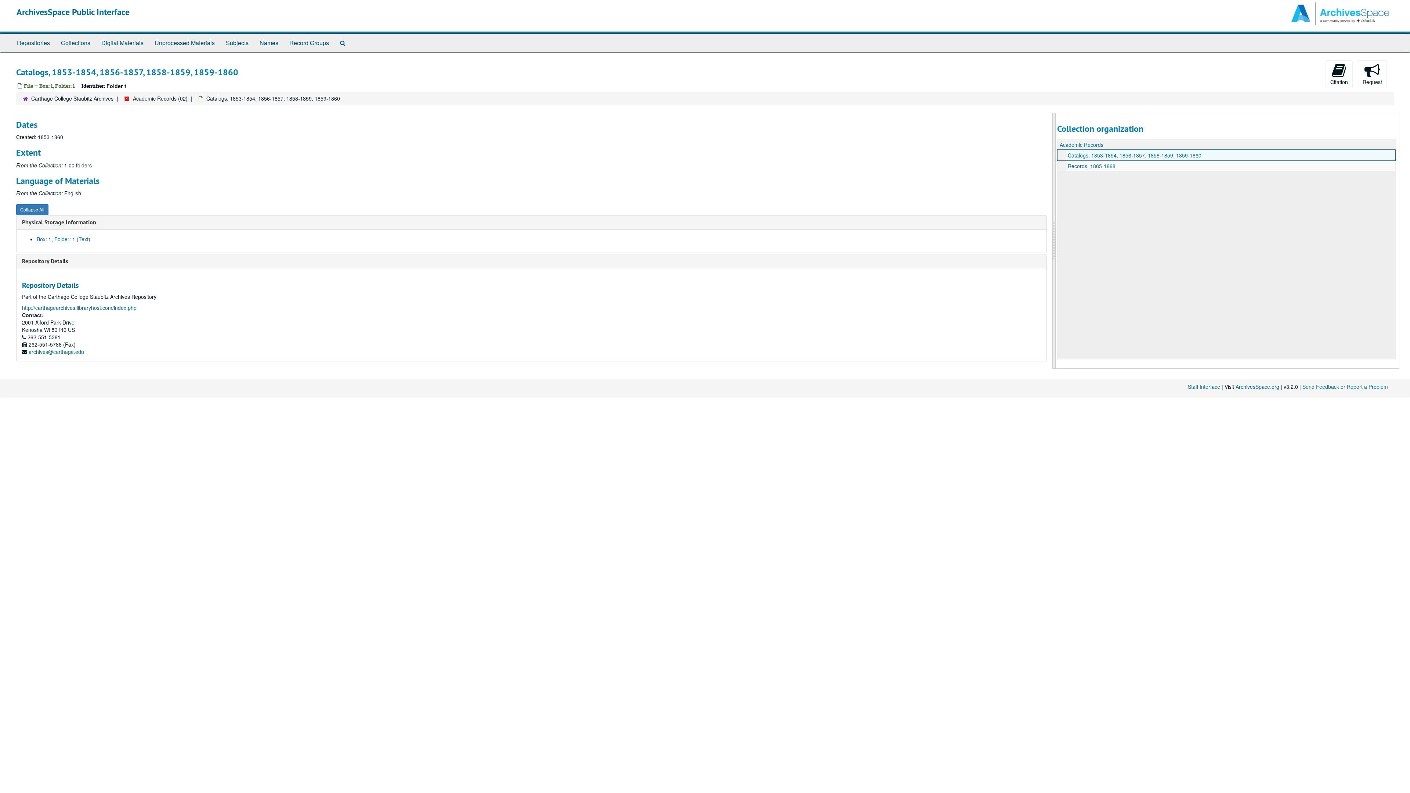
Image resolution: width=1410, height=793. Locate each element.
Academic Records (1081, 144)
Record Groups (309, 43)
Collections (75, 43)
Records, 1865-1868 (1092, 166)
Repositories (33, 43)
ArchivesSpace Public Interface (73, 12)
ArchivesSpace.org (1257, 386)
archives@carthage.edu (56, 351)
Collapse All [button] (32, 209)
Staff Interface (1204, 386)
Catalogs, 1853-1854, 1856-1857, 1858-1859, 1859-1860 (1134, 155)
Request (1372, 82)
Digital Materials (122, 43)
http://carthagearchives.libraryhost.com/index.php (79, 307)
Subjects (237, 43)
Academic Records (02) (160, 98)
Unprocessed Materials (185, 43)
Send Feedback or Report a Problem (1345, 386)
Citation (1339, 82)
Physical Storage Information (59, 222)
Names (269, 43)
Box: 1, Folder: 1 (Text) (63, 239)
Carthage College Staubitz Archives (72, 98)
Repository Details (45, 261)
